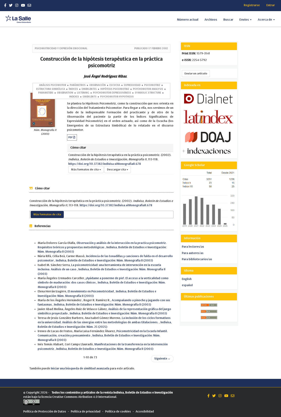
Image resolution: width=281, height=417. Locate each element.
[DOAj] (208, 136)
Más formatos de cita (85, 169)
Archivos (210, 19)
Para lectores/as (193, 246)
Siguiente (162, 358)
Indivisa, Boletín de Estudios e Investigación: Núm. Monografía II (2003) (104, 260)
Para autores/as (192, 253)
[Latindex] (208, 116)
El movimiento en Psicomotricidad (91, 291)
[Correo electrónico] (29, 5)
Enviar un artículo (196, 73)
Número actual (187, 19)
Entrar (270, 5)
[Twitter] (11, 5)
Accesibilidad (145, 411)
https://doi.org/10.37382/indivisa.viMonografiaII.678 (104, 163)
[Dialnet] (209, 97)
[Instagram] (16, 5)
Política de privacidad (85, 411)
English (187, 279)
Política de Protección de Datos (44, 411)
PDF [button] (70, 137)
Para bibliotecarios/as (197, 259)
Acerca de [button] (265, 19)
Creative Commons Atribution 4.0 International (84, 396)
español (187, 285)
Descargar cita (117, 169)
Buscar (228, 19)
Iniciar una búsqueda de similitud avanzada (80, 368)
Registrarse (252, 5)
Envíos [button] (244, 19)
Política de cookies (118, 411)
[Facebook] (5, 5)
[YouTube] (23, 5)
